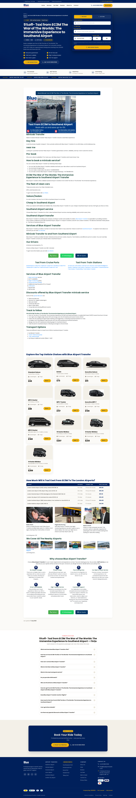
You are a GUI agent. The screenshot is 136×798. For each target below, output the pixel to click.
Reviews (62, 5)
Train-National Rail (34, 336)
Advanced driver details (35, 282)
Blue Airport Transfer (81, 219)
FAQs (81, 767)
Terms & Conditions (89, 795)
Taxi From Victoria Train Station (92, 265)
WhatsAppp (68, 256)
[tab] (83, 16)
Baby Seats (29, 524)
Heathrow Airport (49, 764)
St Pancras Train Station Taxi (76, 265)
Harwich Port (66, 772)
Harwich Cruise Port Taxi (35, 267)
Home (43, 5)
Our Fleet (55, 5)
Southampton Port (68, 765)
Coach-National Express (35, 335)
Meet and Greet (33, 277)
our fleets (45, 193)
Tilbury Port (66, 775)
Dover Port (65, 770)
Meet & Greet (87, 525)
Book (46, 380)
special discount (37, 296)
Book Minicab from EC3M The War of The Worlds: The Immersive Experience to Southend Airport (68, 93)
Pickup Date (77, 35)
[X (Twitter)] (32, 774)
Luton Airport (48, 772)
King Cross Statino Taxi (80, 267)
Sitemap (105, 795)
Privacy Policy (83, 780)
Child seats (32, 286)
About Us (69, 5)
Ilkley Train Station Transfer (87, 269)
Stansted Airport (49, 770)
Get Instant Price (32, 62)
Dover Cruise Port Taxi (49, 265)
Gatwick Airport (49, 767)
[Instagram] (28, 774)
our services (41, 230)
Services (49, 5)
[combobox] (94, 23)
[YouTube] (35, 774)
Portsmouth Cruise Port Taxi (50, 267)
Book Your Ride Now (61, 745)
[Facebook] (25, 774)
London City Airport (50, 777)
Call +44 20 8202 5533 (50, 62)
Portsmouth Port (67, 767)
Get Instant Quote (93, 47)
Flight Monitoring (60, 525)
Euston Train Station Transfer (95, 267)
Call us (54, 256)
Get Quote (82, 256)
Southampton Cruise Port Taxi (34, 265)
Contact (76, 5)
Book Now (108, 5)
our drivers (50, 251)
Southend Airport (87, 229)
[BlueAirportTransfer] (26, 5)
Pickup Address (78, 20)
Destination (77, 28)
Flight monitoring (33, 281)
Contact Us (83, 777)
